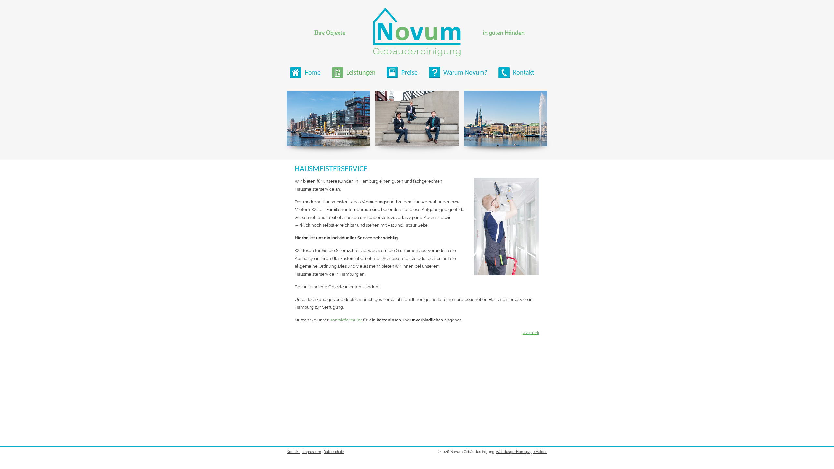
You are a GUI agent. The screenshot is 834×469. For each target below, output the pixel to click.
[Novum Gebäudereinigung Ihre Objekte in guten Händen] (417, 32)
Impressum (311, 452)
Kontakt (293, 452)
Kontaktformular (346, 320)
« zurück (531, 332)
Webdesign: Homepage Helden (521, 452)
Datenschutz (334, 452)
